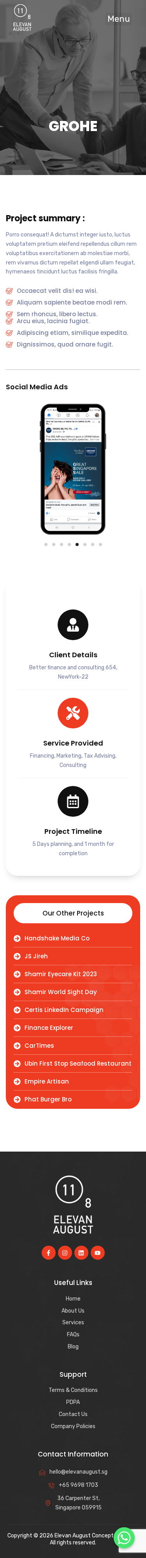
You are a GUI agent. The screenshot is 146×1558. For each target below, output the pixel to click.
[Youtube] (98, 1253)
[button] (119, 19)
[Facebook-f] (49, 1253)
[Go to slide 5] (77, 544)
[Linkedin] (81, 1253)
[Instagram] (65, 1253)
